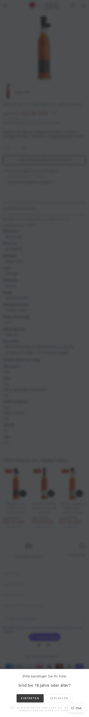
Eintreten (30, 698)
